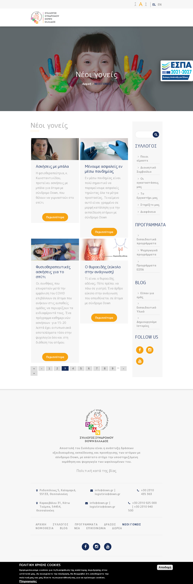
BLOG (64, 528)
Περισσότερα (55, 217)
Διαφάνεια (148, 212)
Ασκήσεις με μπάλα (52, 166)
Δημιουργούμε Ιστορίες (147, 324)
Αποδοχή (165, 567)
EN (160, 4)
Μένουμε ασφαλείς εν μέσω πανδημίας (104, 169)
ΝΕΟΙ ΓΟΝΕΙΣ (131, 524)
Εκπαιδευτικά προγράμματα (146, 241)
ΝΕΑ (77, 528)
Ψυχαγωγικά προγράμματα (147, 252)
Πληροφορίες (28, 581)
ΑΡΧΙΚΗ (41, 524)
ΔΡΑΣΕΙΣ (110, 524)
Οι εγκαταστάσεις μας (148, 183)
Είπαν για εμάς (145, 295)
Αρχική (86, 84)
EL (154, 4)
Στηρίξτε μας (150, 205)
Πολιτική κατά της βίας (96, 470)
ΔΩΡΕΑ (117, 528)
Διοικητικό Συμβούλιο (146, 169)
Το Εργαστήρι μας (147, 196)
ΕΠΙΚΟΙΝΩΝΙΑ (96, 528)
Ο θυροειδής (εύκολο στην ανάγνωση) (103, 269)
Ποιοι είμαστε (142, 158)
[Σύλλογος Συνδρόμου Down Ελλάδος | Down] (45, 21)
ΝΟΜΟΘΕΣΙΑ (45, 528)
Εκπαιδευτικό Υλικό (146, 309)
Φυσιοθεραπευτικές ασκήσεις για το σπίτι (53, 271)
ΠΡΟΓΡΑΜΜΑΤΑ (86, 524)
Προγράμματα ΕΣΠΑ (146, 267)
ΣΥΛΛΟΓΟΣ (60, 524)
